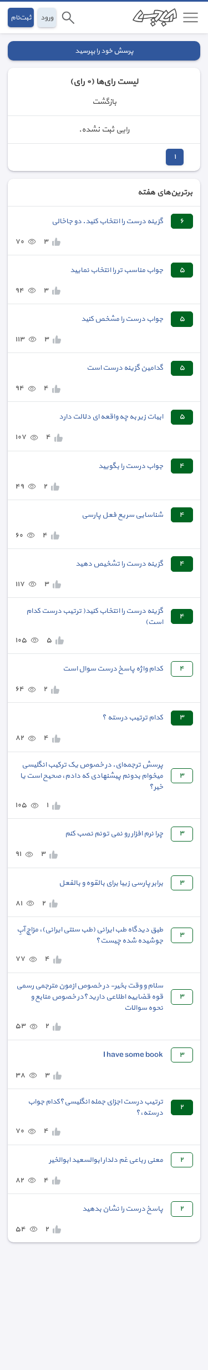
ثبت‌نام (21, 17)
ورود (46, 17)
